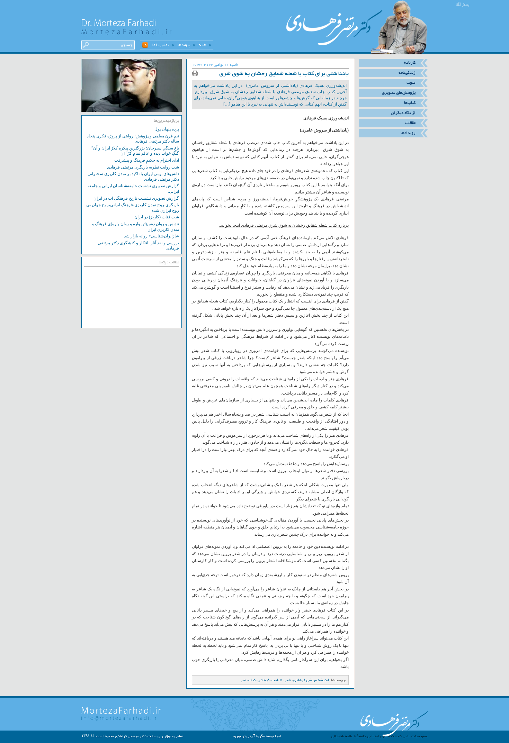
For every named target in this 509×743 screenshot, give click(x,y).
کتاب (252, 680)
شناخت (277, 680)
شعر (288, 680)
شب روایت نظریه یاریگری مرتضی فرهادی (143, 167)
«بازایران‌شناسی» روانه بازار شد (151, 236)
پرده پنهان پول (166, 129)
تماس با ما (160, 45)
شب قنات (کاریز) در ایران (156, 217)
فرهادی (263, 680)
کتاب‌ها (410, 102)
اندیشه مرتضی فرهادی (311, 680)
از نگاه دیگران (403, 112)
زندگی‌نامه (407, 72)
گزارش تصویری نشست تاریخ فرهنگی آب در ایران (136, 198)
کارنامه (410, 62)
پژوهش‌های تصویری (399, 92)
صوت (411, 82)
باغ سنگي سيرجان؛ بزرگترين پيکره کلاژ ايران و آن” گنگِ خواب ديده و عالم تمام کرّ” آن (135, 151)
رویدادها (408, 132)
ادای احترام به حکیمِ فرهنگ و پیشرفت (146, 160)
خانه (202, 45)
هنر (243, 680)
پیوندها (184, 45)
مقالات (410, 122)
